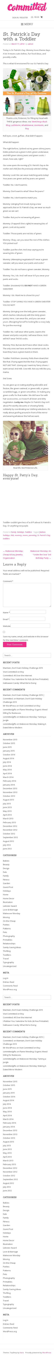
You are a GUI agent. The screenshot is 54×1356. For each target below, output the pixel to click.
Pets (5, 932)
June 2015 (7, 747)
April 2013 (7, 814)
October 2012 (9, 833)
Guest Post (8, 887)
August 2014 (8, 758)
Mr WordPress (9, 705)
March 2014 (8, 777)
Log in (5, 978)
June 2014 (7, 766)
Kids (12, 535)
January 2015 (9, 750)
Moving (6, 917)
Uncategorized (9, 966)
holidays (6, 535)
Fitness (6, 879)
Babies (6, 860)
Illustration (8, 902)
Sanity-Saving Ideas (12, 947)
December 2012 (10, 826)
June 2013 (7, 807)
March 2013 (8, 818)
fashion (42, 532)
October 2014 (9, 754)
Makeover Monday (11, 913)
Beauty (6, 864)
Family (13, 532)
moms (25, 535)
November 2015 (10, 739)
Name (6, 612)
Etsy (27, 128)
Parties (6, 924)
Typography (8, 962)
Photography (9, 936)
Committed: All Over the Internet (17, 675)
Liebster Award (10, 906)
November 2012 (10, 829)
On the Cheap (9, 921)
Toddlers (28, 532)
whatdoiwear (27, 125)
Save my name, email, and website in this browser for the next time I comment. (25, 638)
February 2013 (9, 822)
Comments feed (10, 985)
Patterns (7, 928)
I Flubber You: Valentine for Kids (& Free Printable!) (25, 679)
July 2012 (7, 845)
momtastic (39, 125)
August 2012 (8, 841)
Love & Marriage (10, 909)
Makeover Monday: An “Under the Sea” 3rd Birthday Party (40, 554)
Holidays (20, 532)
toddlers (6, 538)
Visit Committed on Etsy (13, 671)
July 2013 (7, 803)
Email (6, 619)
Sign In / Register (20, 17)
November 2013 (10, 792)
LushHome (16, 125)
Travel (6, 958)
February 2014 (9, 781)
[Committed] (27, 6)
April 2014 (7, 773)
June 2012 (7, 848)
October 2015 (9, 743)
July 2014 (7, 762)
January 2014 (9, 784)
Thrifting (6, 951)
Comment (8, 581)
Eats (5, 872)
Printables (7, 939)
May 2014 (7, 769)
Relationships (9, 943)
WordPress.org (10, 989)
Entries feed (8, 982)
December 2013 (10, 788)
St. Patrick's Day (43, 535)
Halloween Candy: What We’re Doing (19, 683)
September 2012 (10, 837)
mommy (18, 535)
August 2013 (8, 799)
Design (6, 868)
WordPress (46, 1352)
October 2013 (9, 796)
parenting (32, 535)
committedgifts (9, 709)
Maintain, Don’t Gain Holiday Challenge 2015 (23, 668)
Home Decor (8, 898)
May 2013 (7, 811)
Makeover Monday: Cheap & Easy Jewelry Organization (13, 554)
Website (6, 626)
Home (5, 894)
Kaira (22, 1352)
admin (30, 44)
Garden (6, 883)
